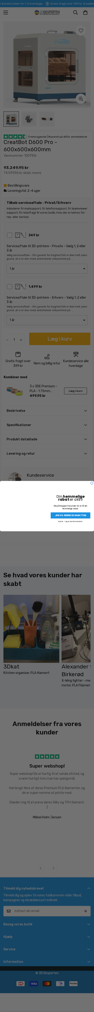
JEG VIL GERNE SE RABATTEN (70, 515)
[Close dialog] (92, 483)
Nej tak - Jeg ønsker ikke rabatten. (70, 521)
